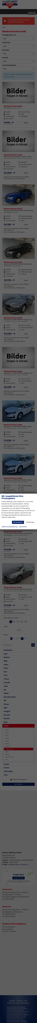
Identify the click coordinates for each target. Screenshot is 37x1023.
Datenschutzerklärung (9, 527)
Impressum (23, 527)
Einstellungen (30, 522)
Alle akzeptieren (18, 522)
